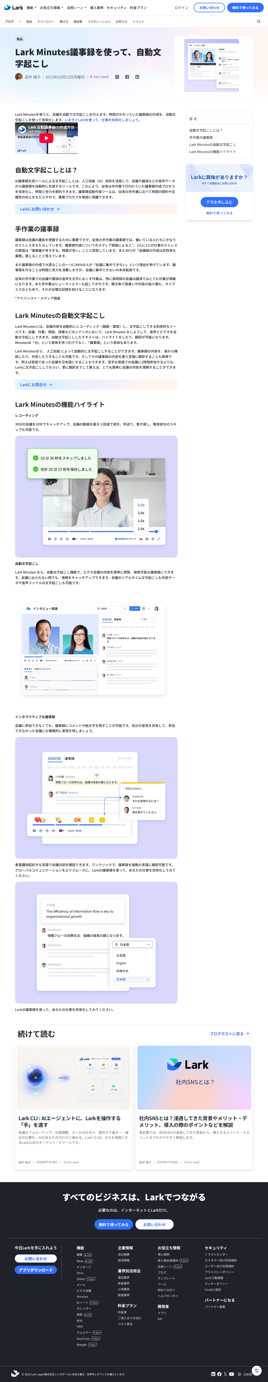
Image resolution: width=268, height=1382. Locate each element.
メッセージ (84, 1267)
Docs (80, 1273)
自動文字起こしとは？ (206, 130)
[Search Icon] (259, 21)
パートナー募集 (215, 1307)
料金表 (122, 1312)
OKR (80, 1326)
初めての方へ (166, 1290)
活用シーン (165, 1266)
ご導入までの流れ (129, 1318)
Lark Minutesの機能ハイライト (212, 151)
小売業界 (124, 1289)
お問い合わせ (154, 1224)
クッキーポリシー (216, 1284)
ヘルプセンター (168, 1296)
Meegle (82, 1344)
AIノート (82, 1302)
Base (80, 1261)
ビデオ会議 (84, 1290)
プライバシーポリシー (219, 1272)
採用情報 (124, 1260)
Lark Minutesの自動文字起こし (212, 144)
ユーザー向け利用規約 (219, 1266)
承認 (79, 1314)
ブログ (162, 1272)
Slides (81, 1279)
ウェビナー (84, 1332)
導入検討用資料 (168, 1260)
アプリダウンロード (36, 1270)
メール (81, 1285)
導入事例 (163, 1254)
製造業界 (124, 1295)
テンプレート (166, 1278)
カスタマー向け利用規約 (221, 1260)
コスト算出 (125, 1324)
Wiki (80, 1320)
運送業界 (124, 1277)
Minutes (82, 1296)
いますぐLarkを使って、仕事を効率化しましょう (101, 119)
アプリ (162, 1313)
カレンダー (84, 1308)
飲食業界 (124, 1283)
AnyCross (83, 1338)
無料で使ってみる (114, 1224)
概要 (79, 1254)
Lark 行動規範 (214, 1278)
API (160, 1319)
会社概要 (124, 1254)
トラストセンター (216, 1254)
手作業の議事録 (201, 137)
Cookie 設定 (213, 1289)
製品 (20, 39)
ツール (162, 1284)
